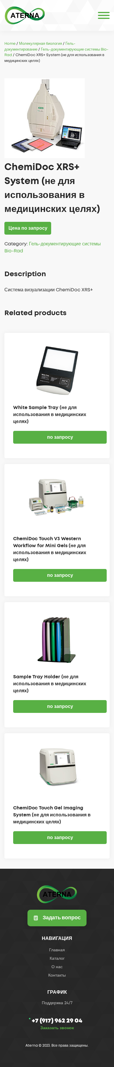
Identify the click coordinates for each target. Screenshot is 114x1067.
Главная (57, 950)
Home (9, 44)
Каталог (57, 959)
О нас (57, 967)
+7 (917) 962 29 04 (57, 1021)
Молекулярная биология (40, 44)
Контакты (57, 975)
